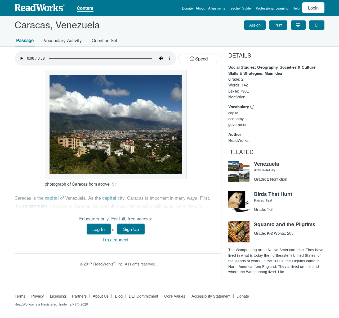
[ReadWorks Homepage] (40, 7)
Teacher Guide (240, 9)
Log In (98, 229)
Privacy (37, 296)
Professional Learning (272, 9)
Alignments (216, 9)
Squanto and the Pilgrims (284, 224)
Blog (119, 296)
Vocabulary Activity (63, 40)
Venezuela (266, 163)
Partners (79, 296)
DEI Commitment (143, 296)
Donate (187, 9)
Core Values (174, 296)
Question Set (104, 40)
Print (278, 25)
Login (313, 7)
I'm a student (115, 239)
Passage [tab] (25, 40)
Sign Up (131, 229)
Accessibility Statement (210, 296)
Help (296, 9)
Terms (20, 296)
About (200, 9)
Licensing (58, 296)
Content (85, 8)
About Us (101, 296)
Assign (255, 25)
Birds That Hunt (273, 194)
